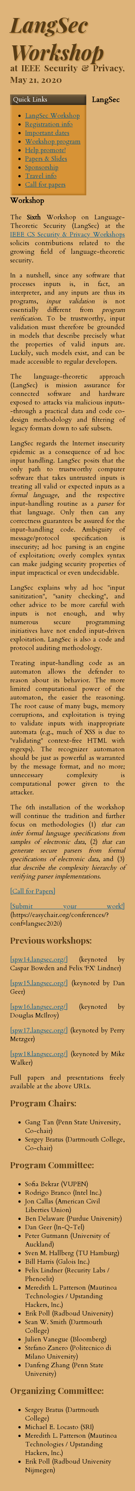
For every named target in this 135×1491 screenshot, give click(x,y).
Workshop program (53, 141)
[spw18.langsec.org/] (39, 1054)
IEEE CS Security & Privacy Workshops (67, 234)
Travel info (41, 176)
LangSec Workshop (52, 115)
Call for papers (45, 184)
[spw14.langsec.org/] (39, 959)
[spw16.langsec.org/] (39, 1006)
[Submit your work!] (67, 906)
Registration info (49, 124)
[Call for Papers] (33, 891)
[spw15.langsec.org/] (39, 983)
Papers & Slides (46, 158)
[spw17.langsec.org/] (39, 1030)
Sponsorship (41, 167)
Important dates (47, 133)
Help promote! (45, 150)
